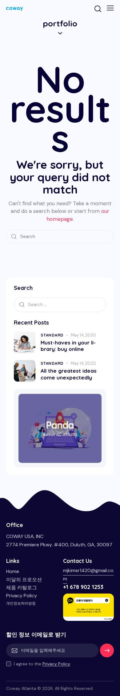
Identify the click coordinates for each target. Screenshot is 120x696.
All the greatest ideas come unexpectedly (69, 373)
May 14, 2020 (83, 335)
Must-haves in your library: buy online (68, 345)
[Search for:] (60, 304)
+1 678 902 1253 (83, 586)
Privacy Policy (56, 664)
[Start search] (14, 236)
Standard (52, 335)
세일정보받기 (107, 652)
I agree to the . (42, 664)
